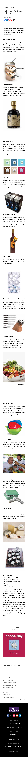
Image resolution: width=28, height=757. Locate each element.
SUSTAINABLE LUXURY (9, 697)
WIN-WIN (5, 692)
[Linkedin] (7, 20)
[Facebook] (5, 20)
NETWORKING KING (8, 680)
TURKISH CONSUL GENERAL (10, 682)
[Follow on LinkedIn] (20, 715)
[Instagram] (9, 20)
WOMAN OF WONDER (8, 690)
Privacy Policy (19, 727)
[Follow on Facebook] (8, 715)
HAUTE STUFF (6, 694)
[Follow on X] (11, 715)
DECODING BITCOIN (8, 687)
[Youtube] (11, 20)
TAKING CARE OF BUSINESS (10, 685)
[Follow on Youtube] (17, 715)
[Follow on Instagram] (14, 715)
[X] (14, 20)
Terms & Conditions (10, 727)
